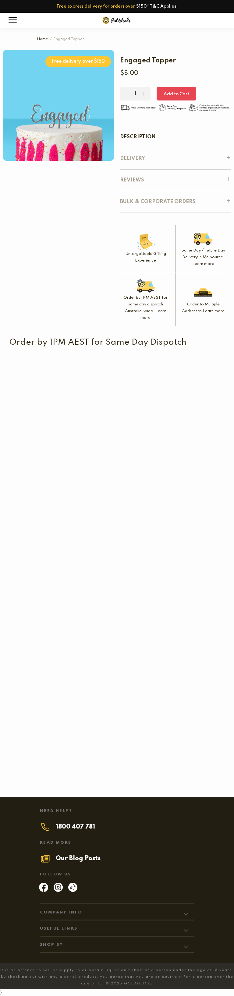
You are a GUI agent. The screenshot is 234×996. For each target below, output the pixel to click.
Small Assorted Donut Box (41, 511)
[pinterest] (73, 890)
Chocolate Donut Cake (177, 661)
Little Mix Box (61, 461)
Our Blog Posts (78, 859)
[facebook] (43, 890)
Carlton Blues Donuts (114, 371)
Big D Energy (67, 761)
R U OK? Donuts (136, 412)
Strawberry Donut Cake (99, 561)
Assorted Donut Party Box (75, 611)
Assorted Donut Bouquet (111, 511)
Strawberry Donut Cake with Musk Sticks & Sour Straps (76, 661)
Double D (36, 561)
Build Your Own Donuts (147, 461)
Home (42, 39)
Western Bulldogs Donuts (58, 412)
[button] (127, 421)
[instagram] (58, 890)
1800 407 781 (75, 827)
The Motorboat (172, 511)
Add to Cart (176, 94)
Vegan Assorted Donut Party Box (78, 711)
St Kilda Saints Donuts (38, 371)
